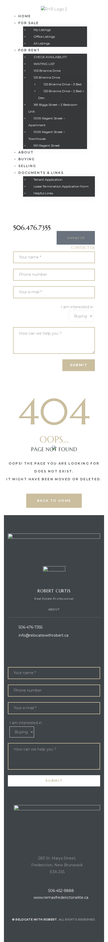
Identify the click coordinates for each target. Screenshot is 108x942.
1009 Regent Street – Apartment (46, 121)
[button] (76, 238)
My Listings (42, 30)
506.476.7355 (32, 228)
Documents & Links (41, 173)
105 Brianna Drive (47, 71)
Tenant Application (48, 179)
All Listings (42, 43)
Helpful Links (43, 193)
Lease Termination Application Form (61, 186)
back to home (54, 501)
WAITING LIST (44, 64)
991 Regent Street (47, 145)
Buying (26, 159)
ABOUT (54, 609)
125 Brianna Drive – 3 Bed (63, 84)
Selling (27, 166)
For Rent (29, 50)
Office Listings (44, 36)
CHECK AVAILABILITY (50, 57)
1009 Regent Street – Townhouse (46, 135)
